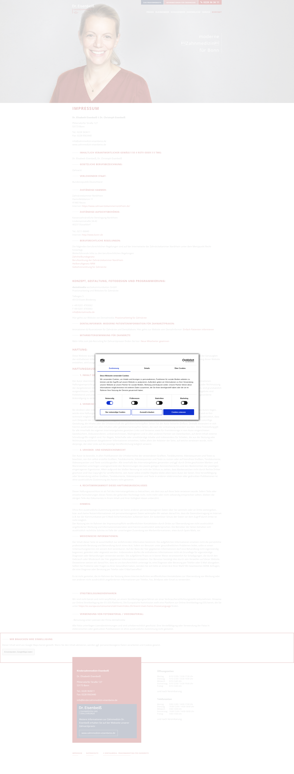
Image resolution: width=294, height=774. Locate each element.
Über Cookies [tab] (180, 368)
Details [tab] (147, 368)
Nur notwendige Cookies (115, 412)
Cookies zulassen (179, 412)
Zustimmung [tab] (114, 368)
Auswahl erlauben (147, 412)
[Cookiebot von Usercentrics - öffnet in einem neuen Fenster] (184, 360)
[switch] (134, 403)
